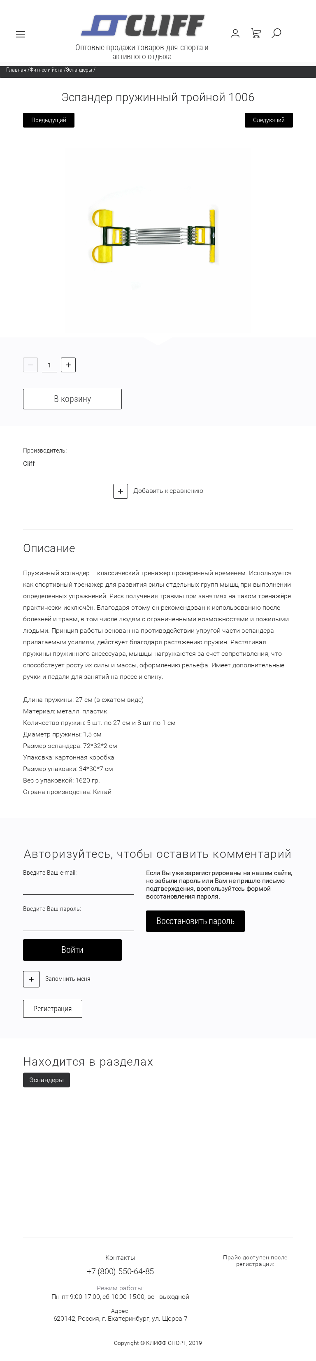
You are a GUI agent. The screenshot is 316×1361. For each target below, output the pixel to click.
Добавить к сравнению (167, 491)
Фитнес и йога (46, 69)
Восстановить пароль (195, 921)
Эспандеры (79, 69)
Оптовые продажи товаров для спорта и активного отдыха (142, 51)
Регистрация (52, 1008)
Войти (72, 950)
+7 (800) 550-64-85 (120, 1271)
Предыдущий (48, 120)
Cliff (29, 463)
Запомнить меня (67, 978)
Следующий (269, 120)
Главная (16, 69)
